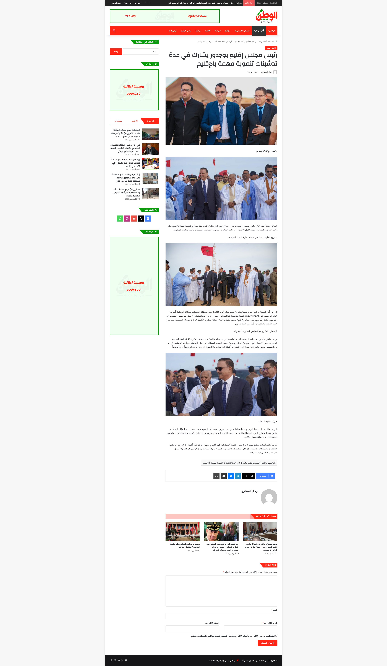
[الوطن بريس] (266, 16)
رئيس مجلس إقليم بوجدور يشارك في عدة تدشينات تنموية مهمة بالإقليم (238, 462)
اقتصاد (207, 31)
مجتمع (227, 31)
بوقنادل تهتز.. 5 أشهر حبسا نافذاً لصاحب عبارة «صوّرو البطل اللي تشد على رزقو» (125, 163)
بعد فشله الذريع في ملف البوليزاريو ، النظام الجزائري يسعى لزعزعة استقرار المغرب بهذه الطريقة (222, 547)
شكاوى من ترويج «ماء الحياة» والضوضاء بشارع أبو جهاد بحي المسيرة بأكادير (126, 192)
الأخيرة (150, 121)
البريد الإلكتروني (270, 623)
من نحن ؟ (128, 3)
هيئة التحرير (116, 3)
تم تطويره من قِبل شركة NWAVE (222, 660)
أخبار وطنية (259, 31)
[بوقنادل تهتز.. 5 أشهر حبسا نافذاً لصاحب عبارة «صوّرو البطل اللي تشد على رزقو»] (150, 163)
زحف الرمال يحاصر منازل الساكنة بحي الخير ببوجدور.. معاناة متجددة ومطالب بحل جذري (126, 178)
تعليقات (118, 121)
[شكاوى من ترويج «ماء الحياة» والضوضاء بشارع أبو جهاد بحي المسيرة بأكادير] (150, 193)
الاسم (274, 610)
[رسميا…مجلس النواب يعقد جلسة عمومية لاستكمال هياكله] (183, 531)
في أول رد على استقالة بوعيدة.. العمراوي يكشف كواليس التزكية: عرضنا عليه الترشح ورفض (125, 148)
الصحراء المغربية (242, 31)
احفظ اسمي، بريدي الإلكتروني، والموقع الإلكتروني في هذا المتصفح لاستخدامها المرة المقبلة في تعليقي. (233, 636)
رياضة (198, 31)
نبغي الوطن (186, 31)
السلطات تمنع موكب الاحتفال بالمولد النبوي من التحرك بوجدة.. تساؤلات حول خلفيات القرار (125, 133)
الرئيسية (271, 31)
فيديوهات (173, 31)
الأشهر (134, 121)
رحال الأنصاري (266, 72)
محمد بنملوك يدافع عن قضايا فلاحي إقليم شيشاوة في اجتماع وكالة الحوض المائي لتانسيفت (260, 547)
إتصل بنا (138, 3)
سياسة (218, 31)
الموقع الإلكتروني (212, 623)
